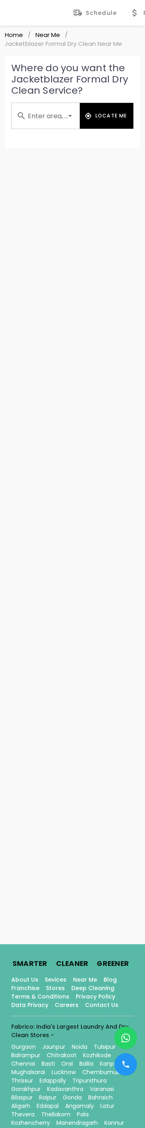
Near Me (47, 35)
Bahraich (100, 1097)
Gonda (72, 1097)
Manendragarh (77, 1123)
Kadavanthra (65, 1089)
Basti (48, 1064)
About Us (24, 980)
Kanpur (110, 1064)
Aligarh (20, 1106)
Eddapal (48, 1106)
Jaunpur (53, 1047)
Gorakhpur (26, 1089)
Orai (67, 1064)
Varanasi (102, 1089)
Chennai (23, 1064)
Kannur (114, 1123)
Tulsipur (105, 1047)
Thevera (23, 1114)
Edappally (52, 1081)
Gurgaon (23, 1047)
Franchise (25, 988)
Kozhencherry (30, 1123)
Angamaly (79, 1106)
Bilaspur (22, 1097)
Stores (55, 988)
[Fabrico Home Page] (38, 13)
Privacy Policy (95, 996)
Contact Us (101, 1005)
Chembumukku (104, 1072)
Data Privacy (29, 1005)
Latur (107, 1106)
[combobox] (46, 115)
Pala (83, 1114)
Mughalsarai (28, 1072)
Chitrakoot (62, 1055)
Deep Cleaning (92, 988)
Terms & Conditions (40, 996)
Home (14, 35)
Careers (67, 1005)
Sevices (55, 980)
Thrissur (22, 1081)
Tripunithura (89, 1081)
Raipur (47, 1097)
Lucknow (64, 1072)
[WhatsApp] (125, 1038)
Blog (110, 980)
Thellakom (55, 1114)
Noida (79, 1047)
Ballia (86, 1064)
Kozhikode (97, 1055)
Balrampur (25, 1055)
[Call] (125, 1064)
